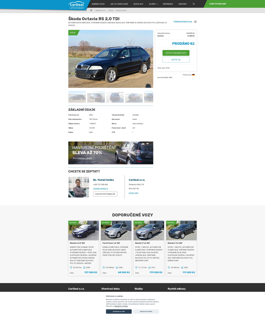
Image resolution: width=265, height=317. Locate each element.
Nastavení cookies (121, 306)
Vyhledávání (194, 4)
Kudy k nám (133, 193)
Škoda (110, 10)
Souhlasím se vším (119, 311)
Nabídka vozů (100, 10)
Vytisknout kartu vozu (183, 21)
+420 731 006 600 (100, 184)
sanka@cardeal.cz (100, 188)
